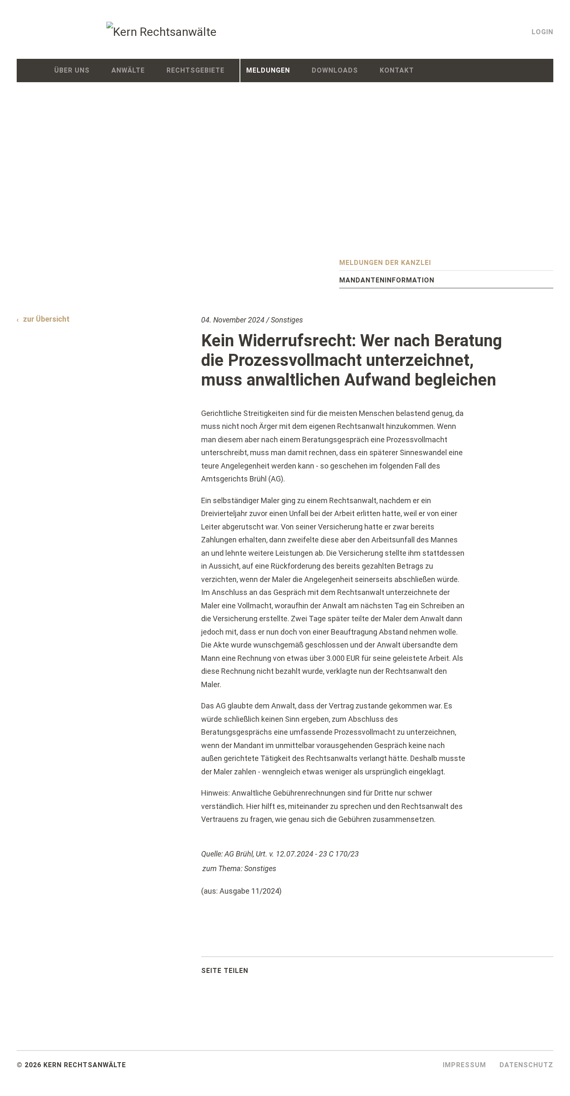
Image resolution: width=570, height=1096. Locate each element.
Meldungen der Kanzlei (385, 263)
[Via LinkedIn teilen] (294, 973)
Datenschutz (526, 1065)
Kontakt (397, 70)
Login (542, 32)
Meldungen (268, 70)
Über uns (72, 70)
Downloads (335, 70)
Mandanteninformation (386, 280)
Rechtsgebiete (195, 70)
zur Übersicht (46, 319)
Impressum (464, 1065)
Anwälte (128, 70)
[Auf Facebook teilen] (273, 973)
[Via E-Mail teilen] (315, 973)
